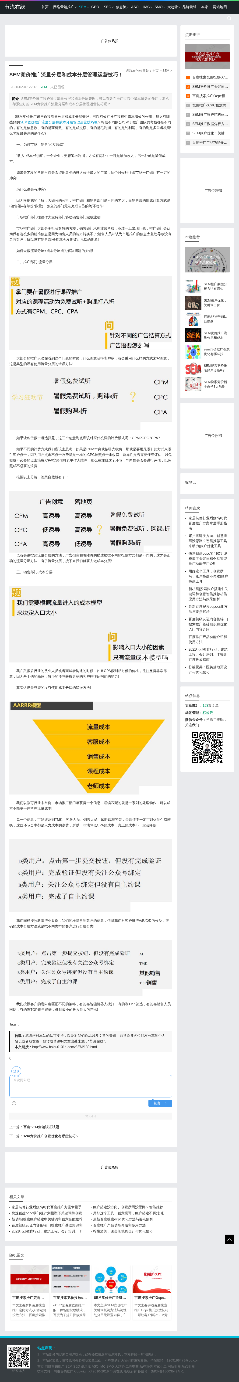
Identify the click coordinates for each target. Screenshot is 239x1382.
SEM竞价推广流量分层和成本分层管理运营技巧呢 (59, 122)
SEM (83, 7)
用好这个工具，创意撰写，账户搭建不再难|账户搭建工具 (208, 576)
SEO (107, 7)
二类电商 (132, 1366)
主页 (155, 70)
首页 (45, 7)
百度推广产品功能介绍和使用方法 (119, 1225)
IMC (146, 7)
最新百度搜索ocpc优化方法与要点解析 (123, 1219)
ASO (135, 7)
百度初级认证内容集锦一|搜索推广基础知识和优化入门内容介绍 (208, 624)
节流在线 (15, 7)
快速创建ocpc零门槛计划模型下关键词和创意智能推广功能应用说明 (208, 558)
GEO (95, 7)
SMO (159, 7)
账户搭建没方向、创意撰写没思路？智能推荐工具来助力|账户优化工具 (208, 541)
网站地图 (220, 7)
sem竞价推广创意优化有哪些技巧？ (51, 1136)
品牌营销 (190, 7)
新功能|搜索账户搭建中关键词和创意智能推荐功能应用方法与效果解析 (208, 594)
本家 (204, 7)
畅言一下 (160, 1103)
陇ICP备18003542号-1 (167, 1371)
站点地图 (188, 1366)
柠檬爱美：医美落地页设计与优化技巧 (123, 1231)
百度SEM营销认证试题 (41, 1127)
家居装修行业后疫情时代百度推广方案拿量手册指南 (208, 523)
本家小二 (160, 1366)
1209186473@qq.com (183, 1360)
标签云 (208, 713)
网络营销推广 (63, 7)
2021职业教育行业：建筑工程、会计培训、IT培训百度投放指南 (208, 654)
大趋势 (172, 7)
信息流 (121, 7)
